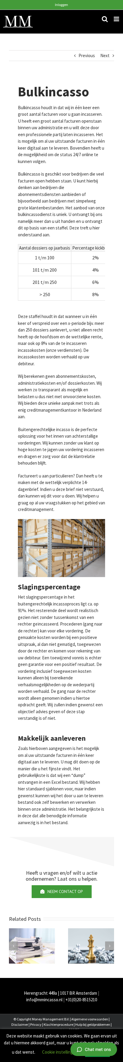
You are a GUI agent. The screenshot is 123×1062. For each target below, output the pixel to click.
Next (105, 55)
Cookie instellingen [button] (60, 1052)
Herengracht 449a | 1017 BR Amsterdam (60, 993)
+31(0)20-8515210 (81, 999)
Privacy (35, 1024)
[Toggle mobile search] (105, 19)
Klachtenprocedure (58, 1024)
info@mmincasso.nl (44, 999)
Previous (87, 55)
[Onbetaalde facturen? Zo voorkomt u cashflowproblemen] (32, 945)
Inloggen (61, 4)
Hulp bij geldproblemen (92, 1024)
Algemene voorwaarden (89, 1019)
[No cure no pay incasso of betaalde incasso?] (91, 945)
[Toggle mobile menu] (117, 19)
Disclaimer (19, 1024)
